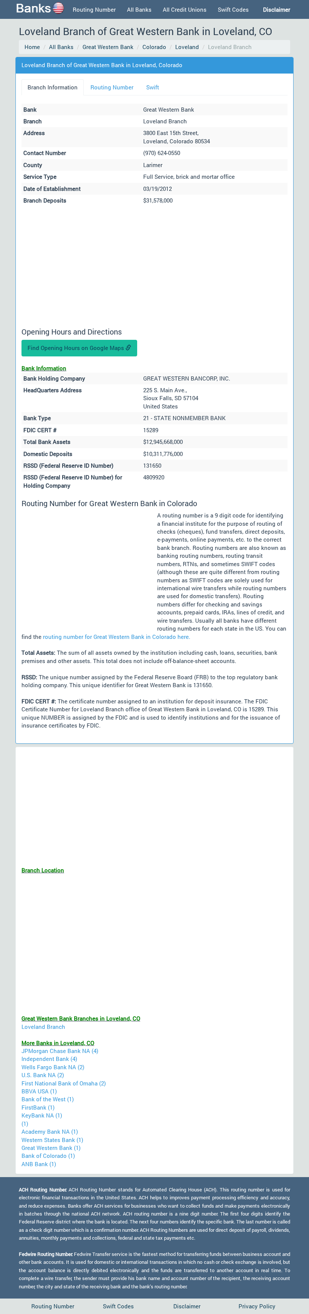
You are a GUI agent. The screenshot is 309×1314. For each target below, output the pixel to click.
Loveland (187, 47)
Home (32, 47)
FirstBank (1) (38, 1107)
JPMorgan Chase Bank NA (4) (59, 1051)
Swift (152, 87)
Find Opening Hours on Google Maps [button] (76, 348)
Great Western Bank (108, 47)
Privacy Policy (257, 1306)
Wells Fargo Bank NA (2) (52, 1067)
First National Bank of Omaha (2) (63, 1083)
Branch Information (53, 87)
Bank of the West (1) (47, 1099)
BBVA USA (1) (39, 1091)
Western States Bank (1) (52, 1140)
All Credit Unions (185, 9)
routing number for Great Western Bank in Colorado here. (116, 636)
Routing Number (94, 9)
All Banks (139, 9)
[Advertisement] (154, 267)
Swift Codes (233, 9)
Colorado (154, 47)
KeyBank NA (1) (41, 1115)
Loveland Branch (43, 1026)
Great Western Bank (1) (51, 1147)
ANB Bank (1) (38, 1164)
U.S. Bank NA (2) (42, 1075)
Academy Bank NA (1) (49, 1131)
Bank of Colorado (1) (48, 1155)
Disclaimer (186, 1306)
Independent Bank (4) (49, 1058)
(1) (24, 1123)
